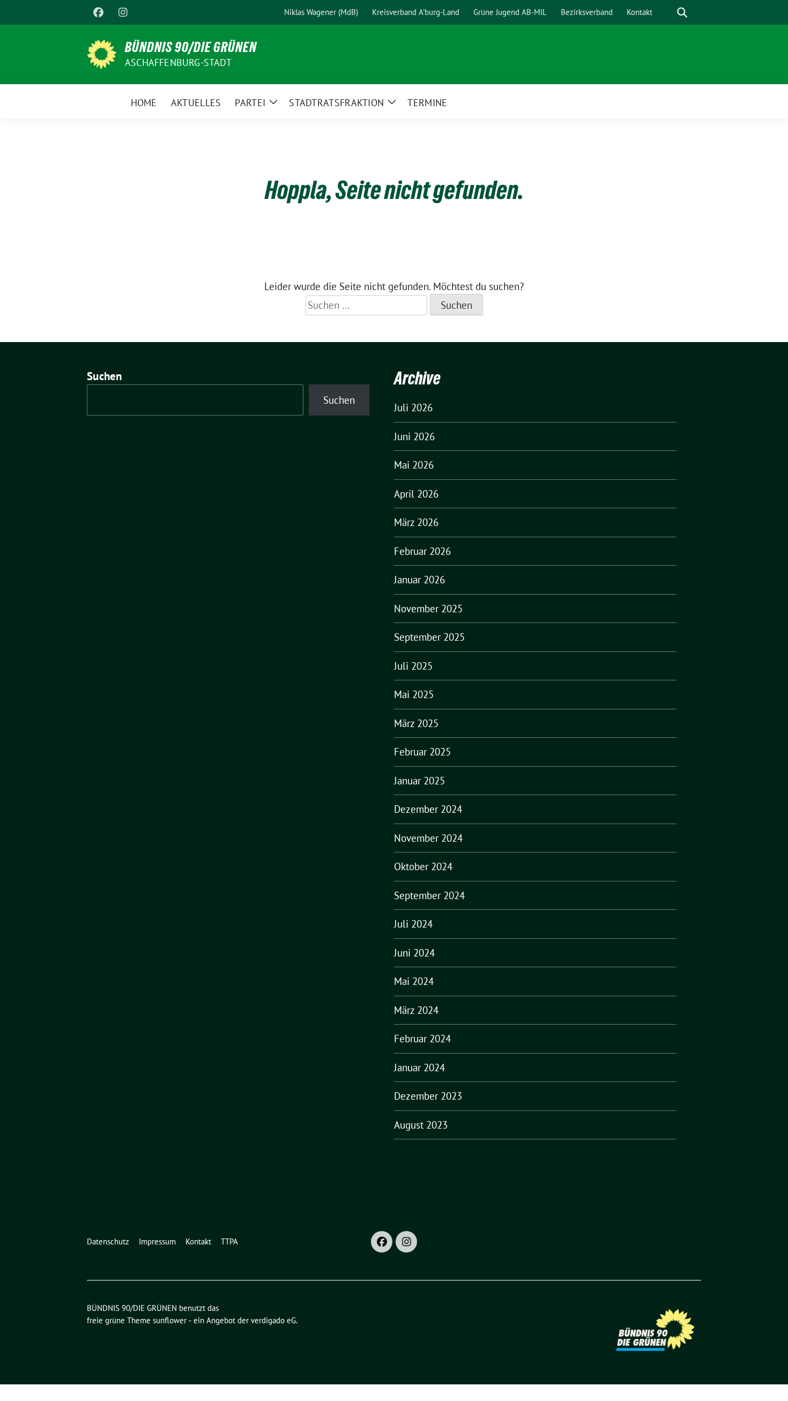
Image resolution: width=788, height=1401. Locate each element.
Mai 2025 (414, 694)
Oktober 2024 (423, 866)
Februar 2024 (422, 1038)
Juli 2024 (413, 923)
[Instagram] (122, 12)
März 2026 (416, 522)
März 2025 (416, 723)
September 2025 (429, 637)
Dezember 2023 (428, 1095)
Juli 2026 (413, 407)
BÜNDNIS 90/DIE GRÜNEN (191, 47)
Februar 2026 (422, 551)
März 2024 (416, 1010)
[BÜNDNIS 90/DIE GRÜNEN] (101, 53)
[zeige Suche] (682, 12)
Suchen (104, 376)
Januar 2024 (419, 1067)
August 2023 (421, 1124)
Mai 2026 (414, 464)
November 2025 (428, 608)
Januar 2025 (419, 780)
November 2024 (428, 838)
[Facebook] (98, 12)
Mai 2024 (414, 981)
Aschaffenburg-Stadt (178, 62)
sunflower (170, 1320)
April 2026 (416, 493)
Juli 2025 (413, 665)
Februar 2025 (422, 751)
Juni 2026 (414, 436)
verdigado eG (273, 1320)
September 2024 (429, 895)
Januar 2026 (419, 579)
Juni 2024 (414, 952)
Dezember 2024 (428, 809)
